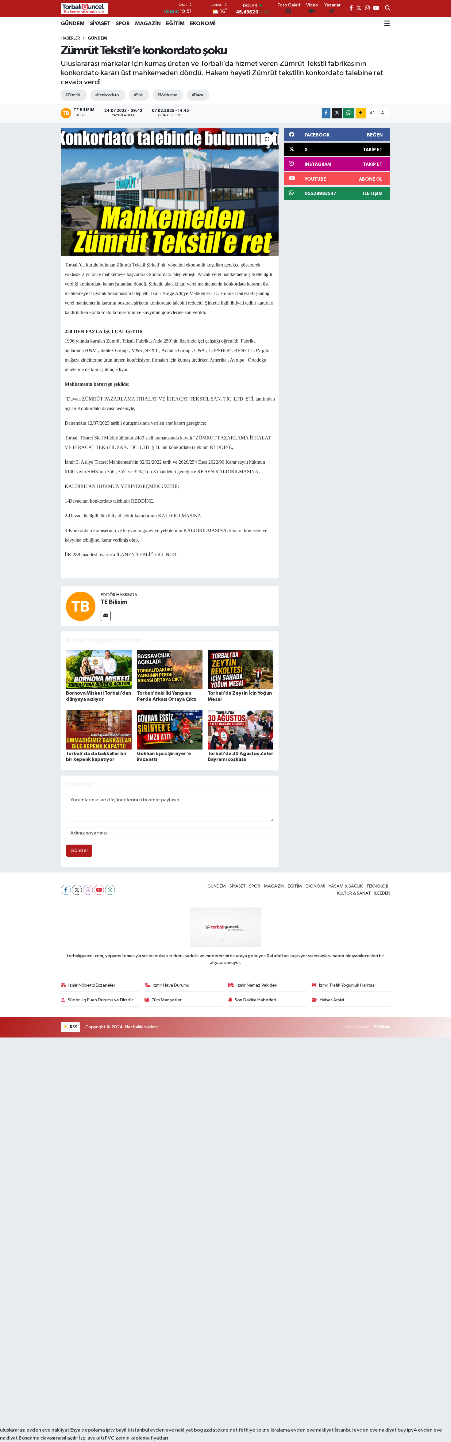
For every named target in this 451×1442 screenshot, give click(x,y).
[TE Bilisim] (80, 606)
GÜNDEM (73, 23)
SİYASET (100, 23)
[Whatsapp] (110, 890)
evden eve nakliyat (312, 1430)
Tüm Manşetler (167, 1000)
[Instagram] (88, 890)
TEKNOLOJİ (377, 886)
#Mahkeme (167, 95)
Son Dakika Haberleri (255, 1000)
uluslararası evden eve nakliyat (34, 1430)
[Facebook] (66, 890)
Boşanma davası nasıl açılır (48, 1438)
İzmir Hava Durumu (171, 985)
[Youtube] (99, 890)
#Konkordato (107, 95)
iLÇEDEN (382, 893)
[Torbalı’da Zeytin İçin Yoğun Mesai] (240, 669)
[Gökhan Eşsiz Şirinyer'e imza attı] (169, 729)
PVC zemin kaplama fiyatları (136, 1438)
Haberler (70, 38)
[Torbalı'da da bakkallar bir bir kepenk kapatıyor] (99, 729)
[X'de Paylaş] (337, 113)
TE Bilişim (381, 1027)
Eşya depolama (87, 1430)
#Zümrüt (72, 95)
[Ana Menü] (387, 23)
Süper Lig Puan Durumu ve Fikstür (100, 1000)
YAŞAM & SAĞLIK (346, 886)
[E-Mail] (106, 616)
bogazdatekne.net (216, 1430)
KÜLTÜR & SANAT (354, 893)
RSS (73, 1027)
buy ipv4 (408, 1430)
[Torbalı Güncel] (84, 8)
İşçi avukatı (91, 1438)
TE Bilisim (114, 602)
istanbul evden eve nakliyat (162, 1430)
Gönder (79, 850)
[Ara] (387, 9)
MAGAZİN (148, 23)
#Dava (197, 95)
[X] (77, 890)
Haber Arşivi (332, 1000)
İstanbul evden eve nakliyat (366, 1430)
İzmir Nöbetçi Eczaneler (91, 985)
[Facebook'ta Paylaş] (326, 113)
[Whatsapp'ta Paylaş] (348, 113)
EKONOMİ (203, 23)
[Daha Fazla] (361, 113)
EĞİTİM (175, 23)
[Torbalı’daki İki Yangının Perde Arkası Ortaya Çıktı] (169, 669)
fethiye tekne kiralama (264, 1430)
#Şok (138, 95)
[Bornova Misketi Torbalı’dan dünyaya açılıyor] (99, 669)
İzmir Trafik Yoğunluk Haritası (347, 985)
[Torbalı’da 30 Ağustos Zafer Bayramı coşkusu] (240, 729)
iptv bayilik (118, 1430)
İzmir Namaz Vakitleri (257, 985)
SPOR (123, 23)
